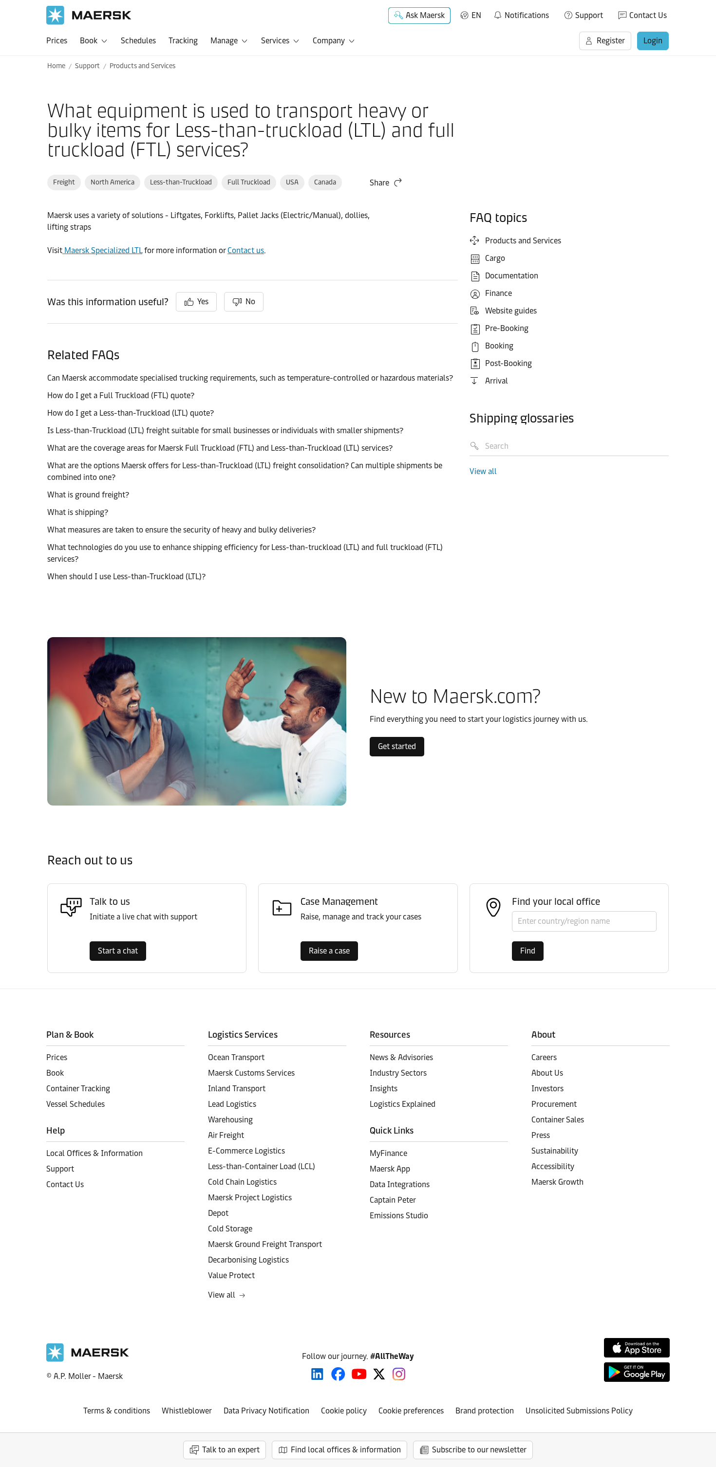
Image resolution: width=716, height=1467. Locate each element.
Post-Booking (508, 363)
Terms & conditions (116, 1410)
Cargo (495, 258)
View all (483, 471)
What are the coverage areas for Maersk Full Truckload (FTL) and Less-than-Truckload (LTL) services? (220, 448)
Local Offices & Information (94, 1153)
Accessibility (552, 1166)
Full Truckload (248, 182)
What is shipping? (78, 512)
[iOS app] (637, 1347)
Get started (397, 746)
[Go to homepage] (89, 15)
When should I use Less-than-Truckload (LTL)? (126, 576)
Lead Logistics (232, 1104)
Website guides (511, 310)
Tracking (183, 40)
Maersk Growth (557, 1182)
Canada (325, 182)
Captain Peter (393, 1200)
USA (292, 182)
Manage (224, 40)
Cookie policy (344, 1410)
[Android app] (637, 1372)
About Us (547, 1073)
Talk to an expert (231, 1449)
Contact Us (648, 15)
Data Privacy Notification (266, 1410)
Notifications (521, 13)
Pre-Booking (506, 328)
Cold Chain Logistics (242, 1182)
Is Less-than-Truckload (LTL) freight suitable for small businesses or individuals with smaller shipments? (225, 430)
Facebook (338, 1374)
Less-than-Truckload (181, 182)
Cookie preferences (411, 1410)
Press (540, 1135)
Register (611, 40)
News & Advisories (401, 1057)
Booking (499, 345)
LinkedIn (317, 1374)
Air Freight (226, 1135)
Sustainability (554, 1150)
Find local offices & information (346, 1449)
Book (88, 40)
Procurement (554, 1104)
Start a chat (118, 950)
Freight (64, 182)
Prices (56, 40)
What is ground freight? (88, 494)
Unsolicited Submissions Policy (579, 1410)
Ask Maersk (425, 15)
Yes (202, 301)
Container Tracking (78, 1088)
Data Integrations (400, 1184)
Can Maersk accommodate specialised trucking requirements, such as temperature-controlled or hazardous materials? (251, 378)
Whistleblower (187, 1410)
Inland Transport (236, 1088)
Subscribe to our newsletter (479, 1449)
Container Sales (557, 1119)
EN (476, 15)
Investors (547, 1088)
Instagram (399, 1374)
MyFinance (388, 1153)
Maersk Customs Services (251, 1073)
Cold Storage (230, 1228)
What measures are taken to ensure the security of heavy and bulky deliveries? (181, 529)
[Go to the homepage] (87, 1359)
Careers (544, 1057)
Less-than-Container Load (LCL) (261, 1166)
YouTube (359, 1374)
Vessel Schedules (75, 1104)
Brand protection (484, 1410)
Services (275, 40)
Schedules (138, 40)
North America (112, 182)
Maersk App (390, 1169)
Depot (218, 1213)
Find (527, 950)
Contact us (245, 250)
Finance (498, 293)
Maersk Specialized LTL (102, 250)
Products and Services (142, 66)
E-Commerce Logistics (246, 1150)
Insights (383, 1088)
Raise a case (329, 950)
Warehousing (230, 1119)
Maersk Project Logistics (250, 1197)
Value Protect (231, 1275)
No (250, 301)
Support (589, 15)
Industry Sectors (398, 1073)
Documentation (511, 275)
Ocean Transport (236, 1057)
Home (56, 66)
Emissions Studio (399, 1215)
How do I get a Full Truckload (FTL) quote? (120, 395)
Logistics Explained (402, 1104)
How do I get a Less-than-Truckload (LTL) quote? (130, 413)
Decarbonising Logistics (248, 1260)
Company (329, 40)
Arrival (496, 380)
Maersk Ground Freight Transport (265, 1244)
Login (652, 40)
